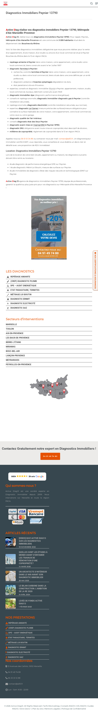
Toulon (10, 329)
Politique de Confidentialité (74, 709)
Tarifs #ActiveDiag (51, 706)
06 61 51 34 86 (27, 139)
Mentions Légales (52, 709)
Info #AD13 (81, 706)
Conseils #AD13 (68, 706)
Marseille (11, 324)
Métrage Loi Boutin (20, 294)
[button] (96, 3)
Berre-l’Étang (13, 342)
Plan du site (37, 709)
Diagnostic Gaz (18, 308)
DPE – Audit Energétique (23, 285)
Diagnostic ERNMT (20, 299)
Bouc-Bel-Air (13, 351)
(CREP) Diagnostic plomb (23, 281)
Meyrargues (12, 360)
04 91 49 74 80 (50, 456)
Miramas (10, 346)
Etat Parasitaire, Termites (24, 290)
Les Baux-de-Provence (17, 338)
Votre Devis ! (25, 709)
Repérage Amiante (20, 276)
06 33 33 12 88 (13, 678)
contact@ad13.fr (66, 139)
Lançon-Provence (15, 355)
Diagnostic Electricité (22, 303)
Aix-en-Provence (14, 333)
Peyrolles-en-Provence (18, 364)
